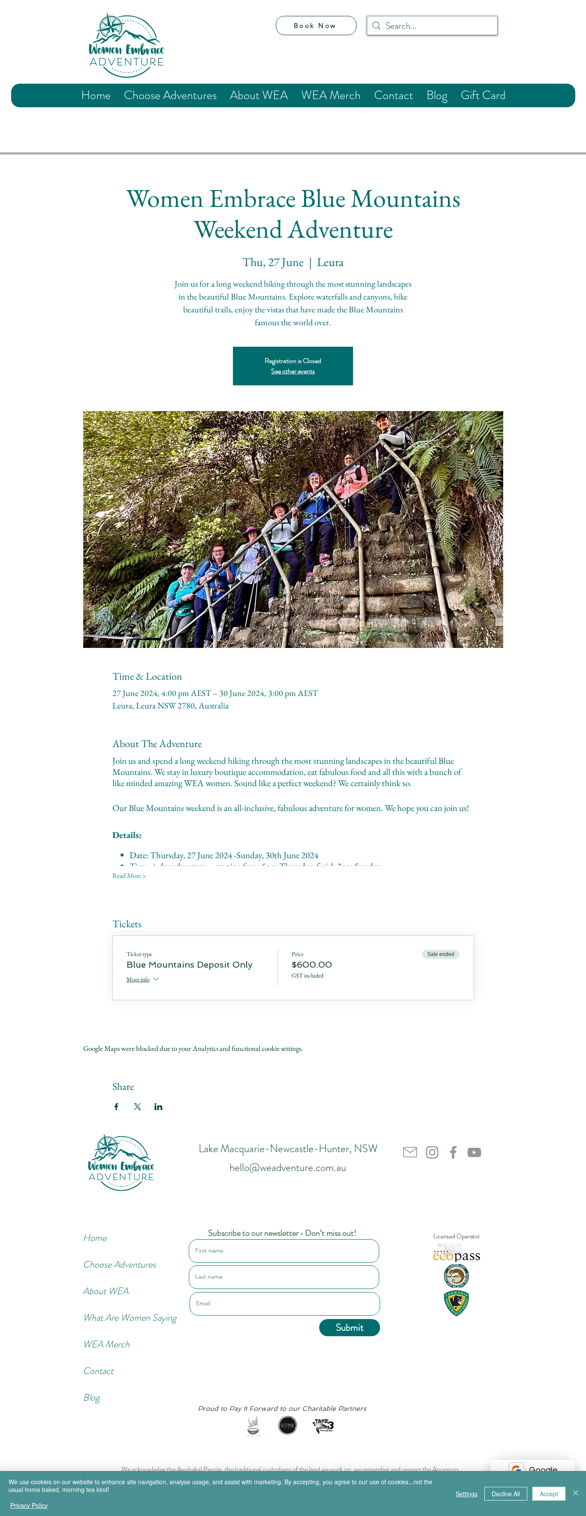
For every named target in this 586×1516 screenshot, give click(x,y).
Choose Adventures (111, 1264)
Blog (91, 1397)
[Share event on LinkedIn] (158, 1106)
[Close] (576, 1493)
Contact (98, 1370)
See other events (293, 371)
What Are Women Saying (111, 1317)
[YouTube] (474, 1152)
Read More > (129, 875)
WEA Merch (106, 1344)
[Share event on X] (137, 1106)
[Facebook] (453, 1152)
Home (94, 1237)
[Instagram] (432, 1152)
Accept (549, 1493)
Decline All (506, 1493)
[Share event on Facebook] (116, 1106)
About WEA (105, 1291)
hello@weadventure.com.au (288, 1167)
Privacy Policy (29, 1505)
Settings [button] (466, 1493)
